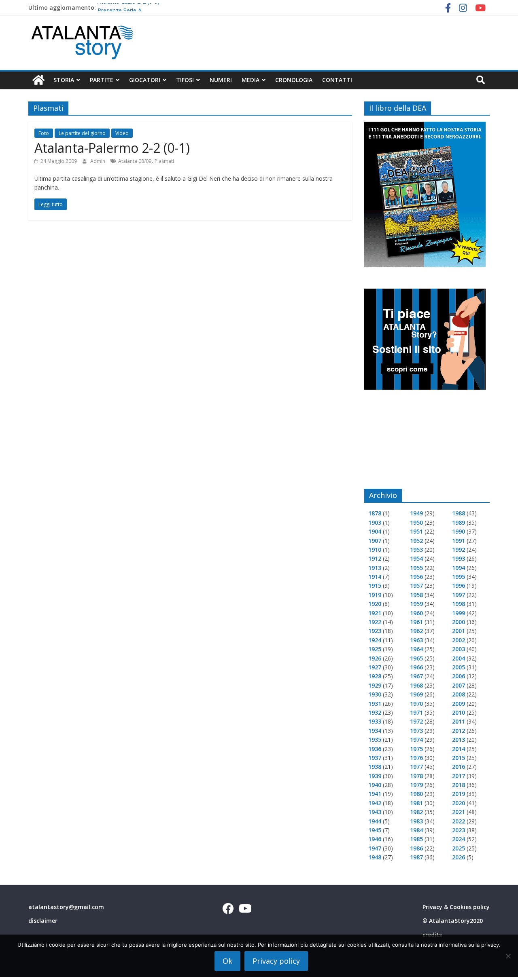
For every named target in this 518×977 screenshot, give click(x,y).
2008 (458, 694)
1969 (416, 694)
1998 (458, 604)
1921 (374, 613)
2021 (458, 812)
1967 (416, 676)
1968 (416, 685)
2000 (458, 622)
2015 (458, 758)
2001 (458, 631)
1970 (416, 703)
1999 (458, 613)
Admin (98, 161)
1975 (416, 749)
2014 (458, 749)
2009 (458, 703)
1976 (416, 758)
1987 (416, 857)
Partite (101, 80)
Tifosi (185, 80)
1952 (416, 540)
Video (122, 133)
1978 (416, 776)
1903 (374, 522)
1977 (416, 766)
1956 (416, 576)
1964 (416, 649)
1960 (416, 613)
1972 (416, 721)
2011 (458, 721)
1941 (374, 794)
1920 (374, 604)
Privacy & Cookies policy (456, 907)
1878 (374, 513)
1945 (374, 830)
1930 (374, 694)
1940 (374, 785)
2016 (458, 766)
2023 (458, 830)
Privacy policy (276, 961)
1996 (458, 585)
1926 (374, 658)
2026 (458, 857)
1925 (374, 649)
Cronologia (293, 80)
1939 (374, 776)
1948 (374, 857)
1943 (374, 812)
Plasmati (164, 161)
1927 (374, 667)
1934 (374, 730)
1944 (374, 821)
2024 (458, 839)
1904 (374, 531)
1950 (416, 522)
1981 (416, 803)
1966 (416, 667)
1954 (416, 558)
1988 (458, 513)
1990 (458, 531)
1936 (374, 749)
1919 (374, 595)
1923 (374, 631)
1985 (416, 839)
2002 (458, 640)
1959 (416, 604)
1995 (458, 576)
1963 (416, 640)
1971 (416, 712)
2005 (458, 667)
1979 (416, 785)
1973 (416, 730)
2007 (458, 685)
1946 (374, 839)
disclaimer (42, 920)
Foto (43, 133)
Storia (63, 80)
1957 (416, 585)
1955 (416, 568)
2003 (458, 649)
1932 (374, 712)
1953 (416, 549)
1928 (374, 676)
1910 (374, 549)
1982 (416, 812)
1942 (374, 803)
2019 (458, 794)
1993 (458, 558)
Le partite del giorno (82, 133)
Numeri (221, 80)
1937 (374, 758)
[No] (508, 956)
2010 (458, 712)
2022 (458, 821)
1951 (416, 531)
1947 (374, 848)
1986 (416, 848)
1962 (416, 631)
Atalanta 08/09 (134, 161)
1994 (458, 568)
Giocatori (144, 80)
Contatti (337, 80)
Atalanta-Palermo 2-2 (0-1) (112, 147)
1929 (374, 685)
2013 (458, 739)
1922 (374, 622)
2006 (458, 676)
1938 (374, 766)
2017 (458, 776)
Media (250, 80)
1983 (416, 821)
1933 (374, 721)
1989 (458, 522)
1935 (374, 739)
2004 (458, 658)
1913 (374, 568)
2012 (458, 730)
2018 (458, 785)
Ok (227, 961)
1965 (416, 658)
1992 (458, 549)
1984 (416, 830)
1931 (374, 703)
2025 (458, 848)
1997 (458, 595)
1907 (374, 540)
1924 (374, 640)
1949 (416, 513)
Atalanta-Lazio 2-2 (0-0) (128, 7)
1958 (416, 595)
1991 (458, 540)
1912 (374, 558)
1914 (374, 576)
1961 (416, 622)
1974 (416, 739)
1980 (416, 794)
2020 (458, 803)
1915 (374, 585)
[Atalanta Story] (38, 80)
